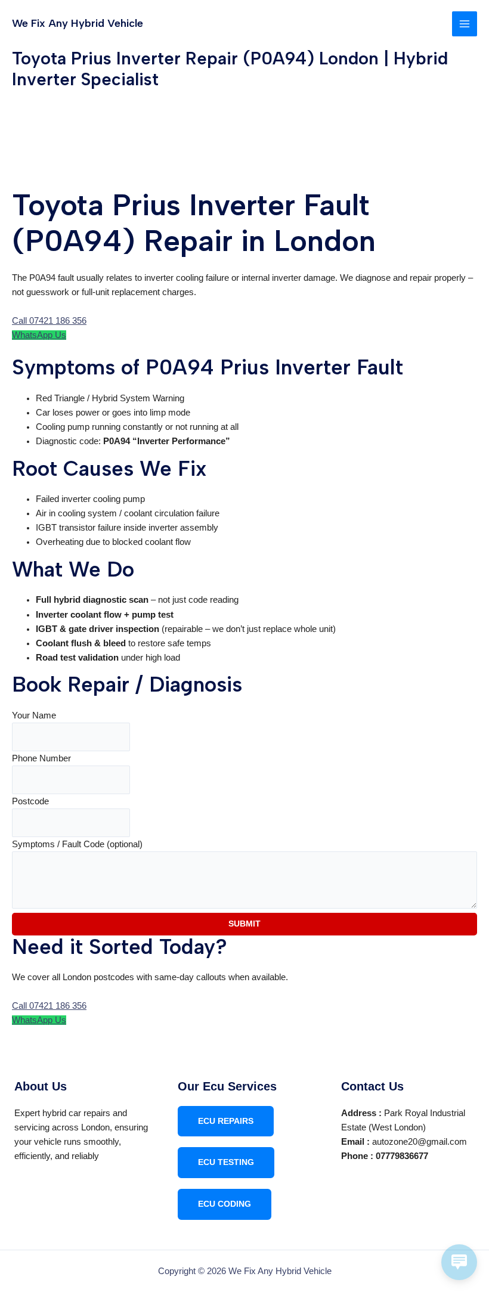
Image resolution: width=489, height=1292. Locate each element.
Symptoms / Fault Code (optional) (77, 844)
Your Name (34, 715)
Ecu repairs (225, 1121)
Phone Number (41, 758)
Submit (244, 923)
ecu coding (224, 1204)
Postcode (30, 801)
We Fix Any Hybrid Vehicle (77, 23)
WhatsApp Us (39, 335)
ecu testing (226, 1162)
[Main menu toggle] (464, 23)
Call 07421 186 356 (49, 321)
